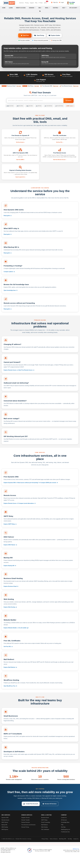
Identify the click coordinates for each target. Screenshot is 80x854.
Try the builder (23, 627)
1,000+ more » (70, 105)
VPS (45, 2)
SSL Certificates (45, 829)
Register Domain (25, 817)
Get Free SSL (7, 646)
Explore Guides (55, 35)
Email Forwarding (45, 822)
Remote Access (5, 820)
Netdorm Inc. (76, 848)
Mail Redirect (44, 824)
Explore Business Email (10, 586)
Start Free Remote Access (26, 370)
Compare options (8, 271)
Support (32, 2)
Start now (55, 86)
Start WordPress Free (9, 686)
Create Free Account (32, 803)
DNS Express (5, 829)
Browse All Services (50, 803)
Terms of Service (54, 838)
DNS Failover (5, 822)
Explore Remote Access (10, 370)
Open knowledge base (10, 290)
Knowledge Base (65, 822)
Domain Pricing (25, 827)
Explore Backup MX (9, 565)
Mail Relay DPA (62, 838)
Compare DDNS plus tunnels (48, 482)
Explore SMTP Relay (9, 524)
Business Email (45, 817)
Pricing (27, 2)
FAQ (36, 2)
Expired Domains (25, 822)
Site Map (63, 827)
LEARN (11, 7)
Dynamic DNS (5, 817)
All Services (64, 820)
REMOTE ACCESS (20, 7)
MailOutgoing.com (65, 829)
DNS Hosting (5, 827)
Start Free (26, 35)
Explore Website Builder (10, 627)
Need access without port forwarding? (28, 482)
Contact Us (64, 817)
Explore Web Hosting (9, 607)
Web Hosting (44, 827)
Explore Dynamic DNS (10, 482)
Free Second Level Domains (28, 824)
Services (21, 2)
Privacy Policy (45, 838)
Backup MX (4, 824)
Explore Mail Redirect (9, 667)
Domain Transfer (25, 820)
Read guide (7, 215)
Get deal (18, 86)
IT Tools (41, 2)
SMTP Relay (44, 820)
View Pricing (40, 35)
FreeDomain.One (65, 831)
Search (69, 100)
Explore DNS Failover (9, 544)
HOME (3, 7)
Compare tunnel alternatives (26, 503)
